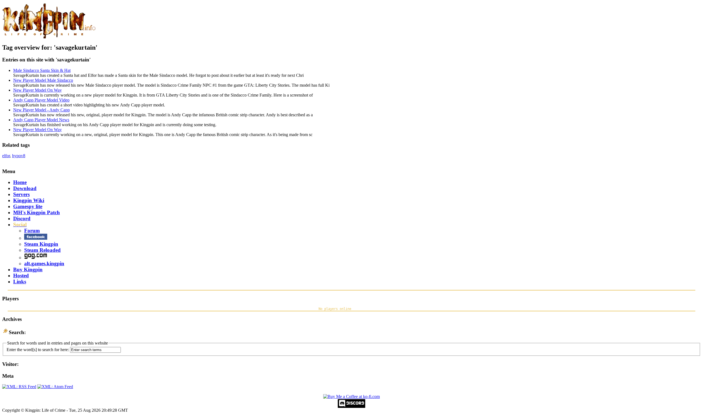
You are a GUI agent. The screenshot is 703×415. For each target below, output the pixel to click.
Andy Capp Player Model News (41, 119)
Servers (21, 194)
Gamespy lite (27, 206)
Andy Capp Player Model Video (41, 100)
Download (25, 188)
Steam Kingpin (41, 244)
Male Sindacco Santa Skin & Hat (42, 70)
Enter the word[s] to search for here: (38, 349)
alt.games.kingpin (44, 263)
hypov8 (18, 155)
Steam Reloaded (42, 250)
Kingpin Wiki (28, 200)
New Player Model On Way (37, 90)
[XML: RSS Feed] (19, 386)
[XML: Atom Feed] (55, 386)
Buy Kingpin (28, 269)
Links (19, 281)
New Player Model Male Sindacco (43, 80)
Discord (21, 218)
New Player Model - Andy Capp (41, 110)
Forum (32, 230)
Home (20, 182)
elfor (6, 155)
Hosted (21, 275)
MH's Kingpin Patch (36, 212)
